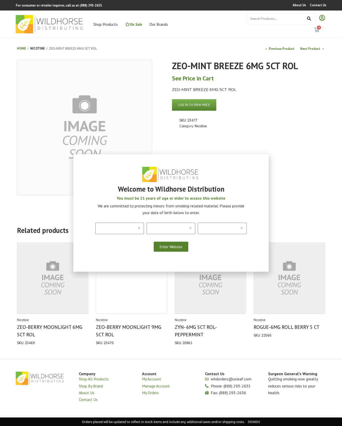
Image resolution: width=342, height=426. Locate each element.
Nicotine (37, 48)
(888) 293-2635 (91, 5)
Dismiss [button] (254, 421)
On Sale (136, 24)
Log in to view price (194, 105)
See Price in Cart (193, 78)
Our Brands (158, 24)
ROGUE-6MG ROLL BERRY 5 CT (286, 327)
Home (21, 48)
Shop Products (105, 24)
